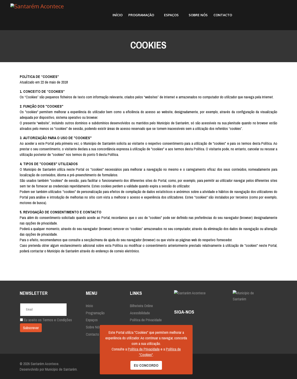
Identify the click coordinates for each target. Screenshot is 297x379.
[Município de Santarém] (255, 296)
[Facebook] (177, 323)
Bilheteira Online (141, 305)
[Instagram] (190, 323)
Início (118, 15)
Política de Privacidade (146, 319)
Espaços (171, 15)
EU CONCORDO (146, 365)
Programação (141, 15)
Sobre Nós (198, 15)
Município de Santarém (61, 369)
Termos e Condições (57, 319)
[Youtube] (203, 323)
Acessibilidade (140, 312)
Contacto (222, 15)
